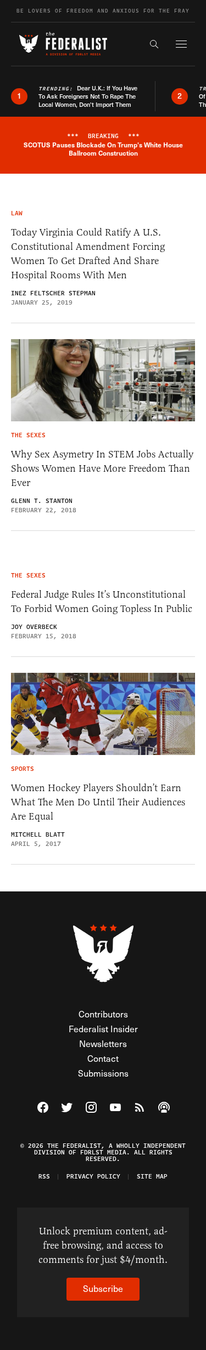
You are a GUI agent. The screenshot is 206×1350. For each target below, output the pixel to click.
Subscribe (103, 1288)
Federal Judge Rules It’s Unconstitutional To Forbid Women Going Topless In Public (101, 601)
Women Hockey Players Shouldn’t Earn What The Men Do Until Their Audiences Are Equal (98, 802)
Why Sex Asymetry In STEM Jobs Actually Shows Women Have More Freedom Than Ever (102, 468)
